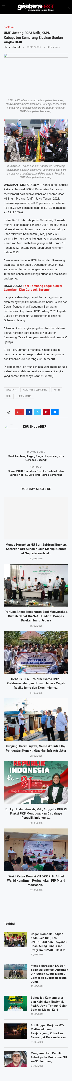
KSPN (57, 390)
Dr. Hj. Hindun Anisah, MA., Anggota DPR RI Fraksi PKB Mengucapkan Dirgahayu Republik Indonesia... (36, 813)
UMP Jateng (24, 396)
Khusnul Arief (12, 47)
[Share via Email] (55, 412)
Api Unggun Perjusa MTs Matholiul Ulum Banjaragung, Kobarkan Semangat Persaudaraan (48, 1031)
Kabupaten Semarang (35, 390)
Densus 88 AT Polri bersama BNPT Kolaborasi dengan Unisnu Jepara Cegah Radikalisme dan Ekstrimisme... (36, 683)
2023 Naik (11, 390)
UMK (8, 396)
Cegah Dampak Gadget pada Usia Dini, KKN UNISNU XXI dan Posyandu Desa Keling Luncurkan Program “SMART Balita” (49, 942)
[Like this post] (20, 412)
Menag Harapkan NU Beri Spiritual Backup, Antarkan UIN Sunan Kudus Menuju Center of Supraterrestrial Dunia (49, 974)
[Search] (68, 7)
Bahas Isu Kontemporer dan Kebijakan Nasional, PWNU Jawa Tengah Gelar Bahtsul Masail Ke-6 (49, 1003)
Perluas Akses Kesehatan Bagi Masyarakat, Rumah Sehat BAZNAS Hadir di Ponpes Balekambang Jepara (36, 616)
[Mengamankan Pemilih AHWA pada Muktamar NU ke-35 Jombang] (15, 1059)
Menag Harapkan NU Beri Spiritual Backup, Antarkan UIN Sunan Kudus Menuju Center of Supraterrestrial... (36, 549)
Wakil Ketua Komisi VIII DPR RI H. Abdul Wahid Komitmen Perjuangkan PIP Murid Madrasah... (36, 881)
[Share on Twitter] (37, 412)
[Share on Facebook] (29, 412)
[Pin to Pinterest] (46, 412)
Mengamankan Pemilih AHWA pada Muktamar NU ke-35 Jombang (49, 1057)
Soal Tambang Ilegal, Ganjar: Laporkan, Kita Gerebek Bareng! (33, 288)
